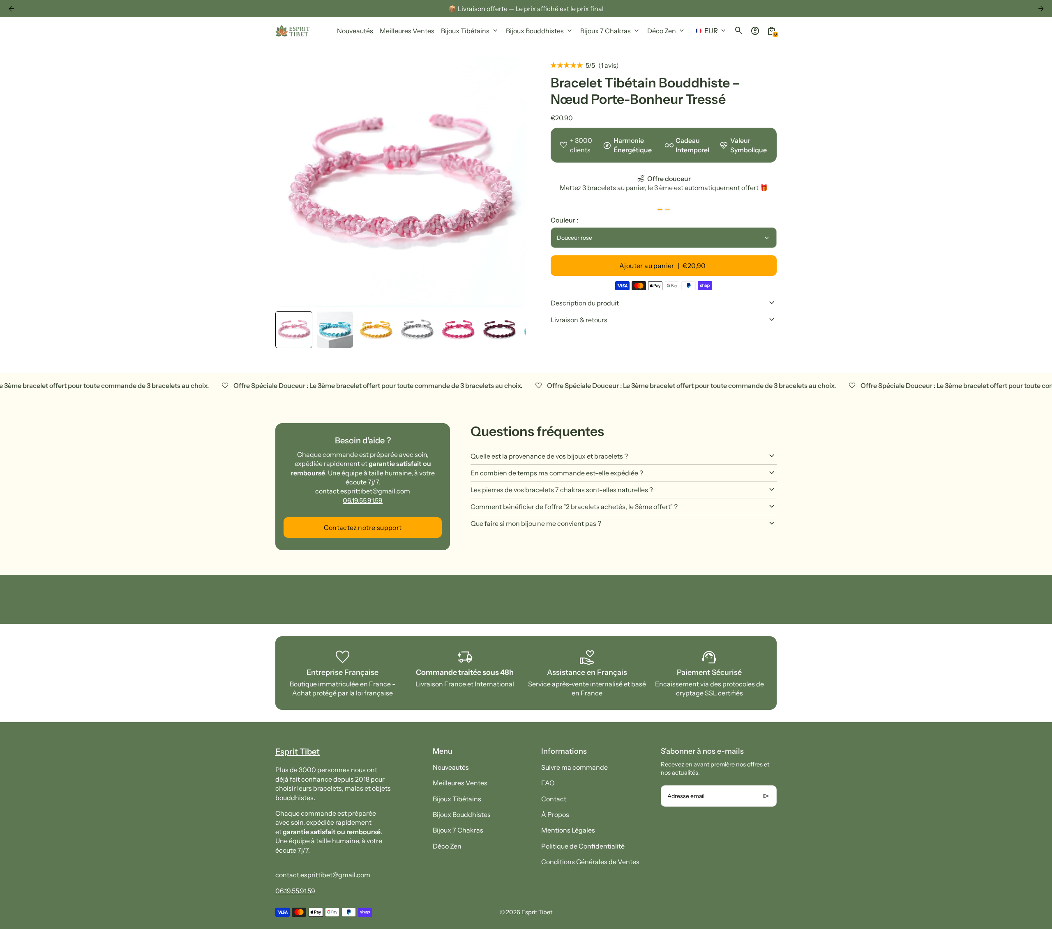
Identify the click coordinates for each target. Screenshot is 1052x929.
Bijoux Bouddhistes (462, 814)
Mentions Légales (568, 830)
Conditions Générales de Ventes (590, 862)
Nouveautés (451, 767)
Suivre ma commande (574, 767)
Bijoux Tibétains (457, 799)
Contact (553, 799)
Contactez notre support (363, 527)
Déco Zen (447, 846)
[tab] (660, 209)
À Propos (555, 814)
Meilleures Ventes (460, 783)
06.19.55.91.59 (363, 500)
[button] (293, 329)
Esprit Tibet (536, 912)
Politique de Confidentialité (583, 846)
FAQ (548, 783)
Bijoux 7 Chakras (458, 830)
